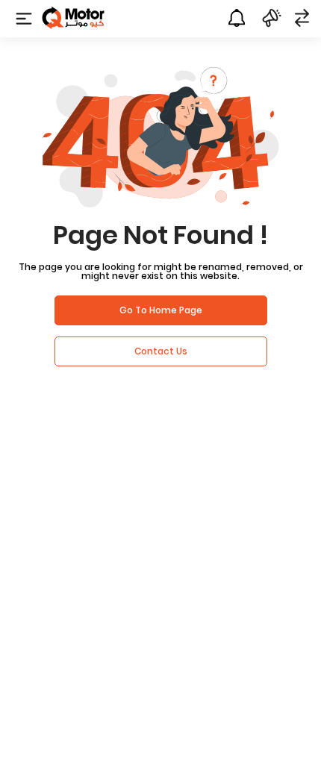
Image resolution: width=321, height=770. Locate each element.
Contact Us (160, 351)
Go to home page (160, 310)
